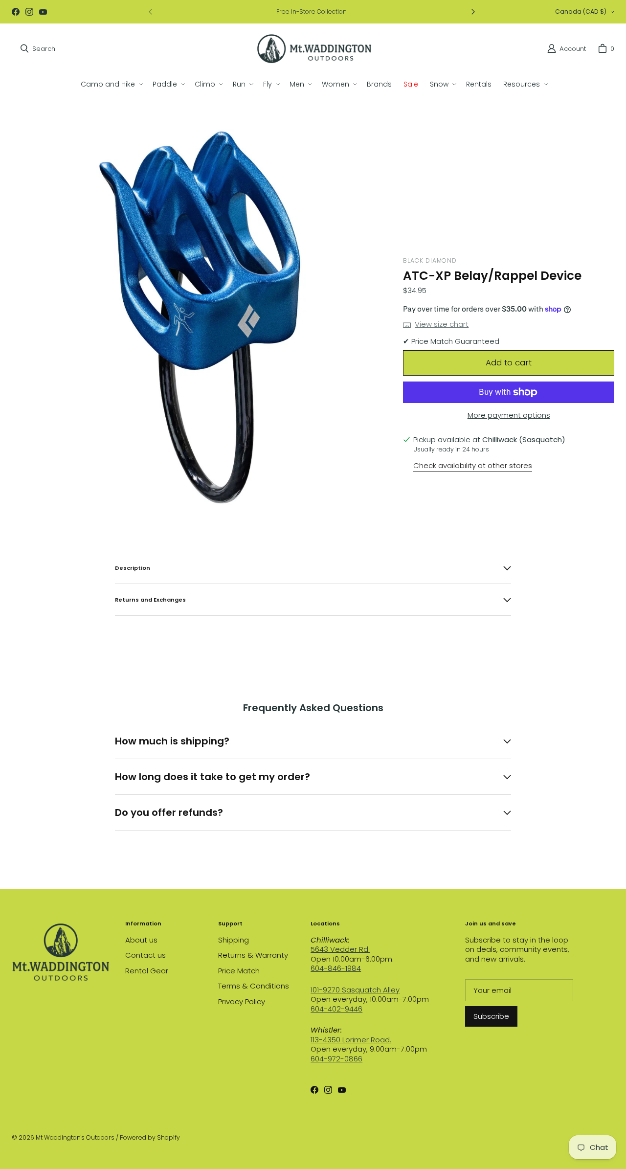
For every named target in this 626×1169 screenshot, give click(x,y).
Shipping (233, 940)
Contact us (145, 955)
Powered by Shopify (150, 1137)
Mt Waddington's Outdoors (75, 1137)
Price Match (239, 971)
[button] (111, 84)
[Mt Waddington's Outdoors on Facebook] (15, 12)
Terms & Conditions (253, 986)
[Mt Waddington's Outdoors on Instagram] (29, 12)
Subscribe (491, 1016)
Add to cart (509, 362)
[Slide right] (473, 12)
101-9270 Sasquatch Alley (355, 990)
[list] (199, 317)
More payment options (509, 415)
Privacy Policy (241, 1001)
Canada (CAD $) (580, 11)
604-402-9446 (336, 1009)
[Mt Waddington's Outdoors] (314, 48)
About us (141, 940)
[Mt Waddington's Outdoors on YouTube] (43, 12)
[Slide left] (150, 12)
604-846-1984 (336, 968)
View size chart (442, 324)
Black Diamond (430, 260)
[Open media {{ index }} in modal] (199, 317)
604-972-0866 (336, 1059)
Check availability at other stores (472, 466)
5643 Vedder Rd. (340, 949)
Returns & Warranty (253, 955)
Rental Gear (146, 971)
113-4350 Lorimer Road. (351, 1039)
